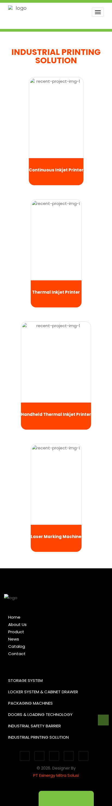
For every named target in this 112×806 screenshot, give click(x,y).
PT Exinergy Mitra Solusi (56, 775)
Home (14, 617)
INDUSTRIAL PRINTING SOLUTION (38, 737)
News (13, 639)
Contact (17, 653)
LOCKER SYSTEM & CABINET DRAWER (43, 692)
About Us (17, 624)
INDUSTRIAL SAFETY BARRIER (34, 726)
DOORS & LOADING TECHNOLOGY (40, 714)
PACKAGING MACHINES (30, 703)
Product (16, 632)
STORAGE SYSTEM (25, 680)
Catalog (16, 646)
